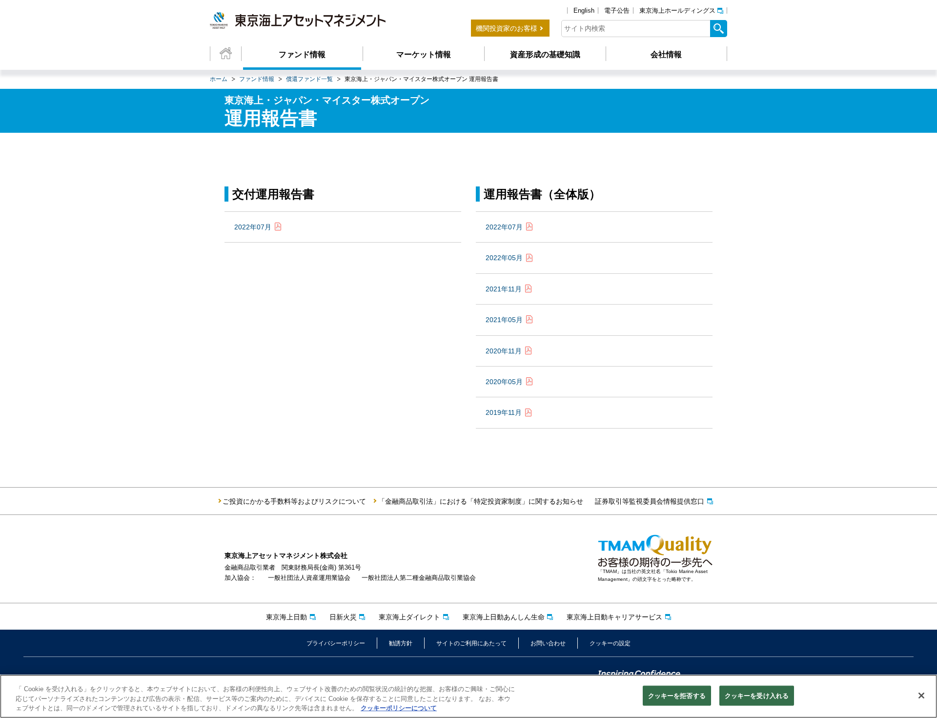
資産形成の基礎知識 (545, 54)
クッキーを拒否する (677, 695)
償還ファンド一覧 (309, 79)
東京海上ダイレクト (409, 617)
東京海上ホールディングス (677, 10)
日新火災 (343, 617)
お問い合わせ (548, 643)
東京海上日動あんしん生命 (504, 617)
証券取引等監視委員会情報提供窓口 (649, 501)
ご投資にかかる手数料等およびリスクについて (294, 501)
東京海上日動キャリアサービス (614, 617)
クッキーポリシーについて (399, 708)
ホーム (218, 79)
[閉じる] (921, 695)
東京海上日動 (286, 617)
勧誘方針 (400, 643)
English (583, 10)
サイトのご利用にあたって (471, 643)
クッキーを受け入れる (757, 695)
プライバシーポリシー (335, 643)
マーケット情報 (423, 54)
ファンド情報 (302, 54)
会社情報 (666, 54)
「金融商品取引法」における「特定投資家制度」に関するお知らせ (480, 501)
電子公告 (617, 10)
